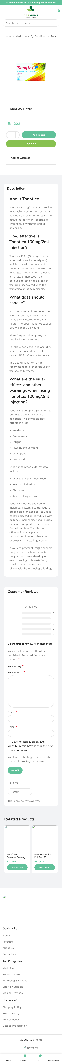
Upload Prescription (15, 1025)
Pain (53, 36)
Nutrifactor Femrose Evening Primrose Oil (16, 857)
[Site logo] (31, 11)
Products (8, 941)
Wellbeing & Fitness (15, 980)
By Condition (38, 36)
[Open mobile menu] (4, 12)
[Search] (55, 23)
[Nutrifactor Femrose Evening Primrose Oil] (17, 838)
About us (8, 947)
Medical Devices (13, 992)
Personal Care (11, 974)
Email (12, 726)
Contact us (9, 954)
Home (8, 36)
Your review (16, 672)
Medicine (21, 36)
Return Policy (11, 1013)
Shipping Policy (12, 1007)
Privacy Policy (11, 1019)
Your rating (16, 666)
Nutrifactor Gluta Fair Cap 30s (43, 856)
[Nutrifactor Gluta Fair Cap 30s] (45, 838)
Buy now (31, 143)
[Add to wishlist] (27, 828)
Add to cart (39, 135)
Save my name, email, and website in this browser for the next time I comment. (30, 746)
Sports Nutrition (13, 986)
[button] (17, 867)
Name (12, 712)
